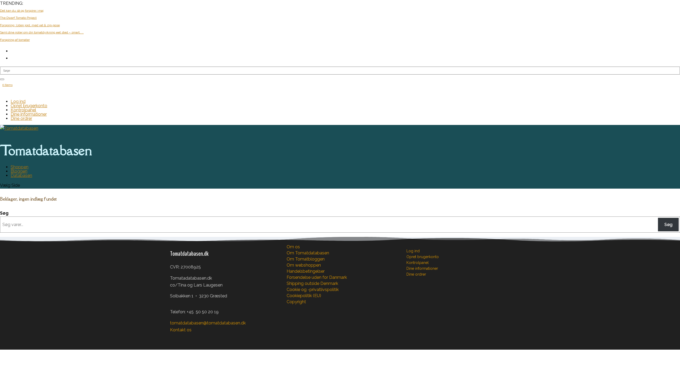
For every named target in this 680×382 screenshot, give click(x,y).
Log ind (18, 101)
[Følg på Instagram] (185, 338)
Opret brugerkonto (29, 105)
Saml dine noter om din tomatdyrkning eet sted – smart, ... (42, 32)
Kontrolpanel (23, 109)
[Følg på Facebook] (174, 338)
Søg (4, 213)
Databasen (21, 175)
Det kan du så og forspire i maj (22, 10)
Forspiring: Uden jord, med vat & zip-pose (30, 25)
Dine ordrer (21, 118)
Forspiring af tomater (15, 40)
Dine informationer (29, 114)
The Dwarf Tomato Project (18, 18)
